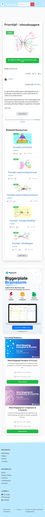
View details (22, 382)
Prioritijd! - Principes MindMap (22, 221)
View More (22, 114)
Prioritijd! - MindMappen (22, 243)
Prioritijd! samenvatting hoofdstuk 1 (22, 195)
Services (4, 483)
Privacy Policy (6, 475)
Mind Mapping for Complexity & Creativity (22, 409)
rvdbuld (10, 79)
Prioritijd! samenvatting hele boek (22, 172)
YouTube (6, 495)
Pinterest (6, 497)
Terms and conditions (6, 511)
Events (3, 459)
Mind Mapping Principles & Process (22, 360)
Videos (3, 456)
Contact (4, 478)
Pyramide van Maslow (22, 147)
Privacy (19, 509)
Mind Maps (5, 453)
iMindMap (37, 84)
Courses (4, 461)
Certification (6, 481)
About (3, 473)
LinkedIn (6, 500)
